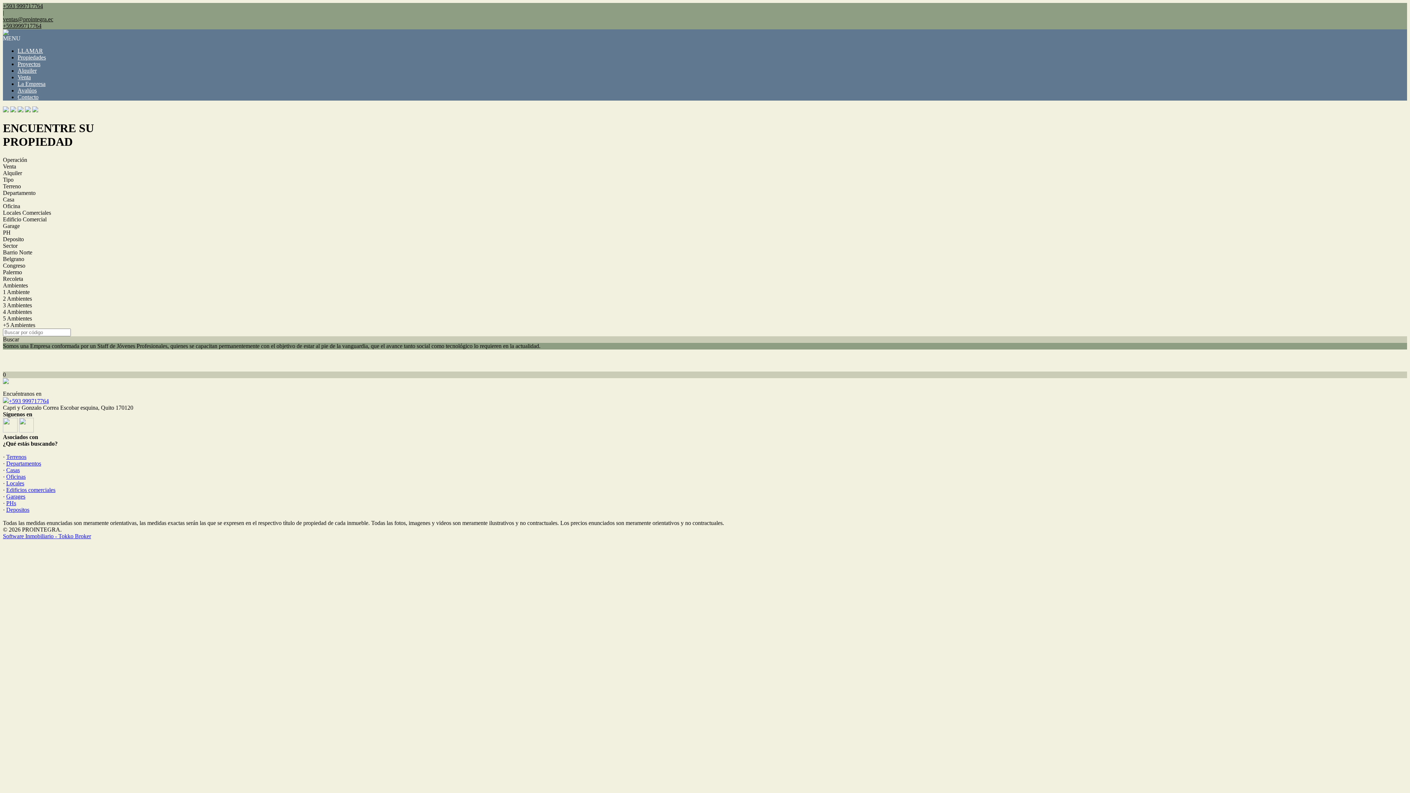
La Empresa (32, 84)
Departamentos (23, 463)
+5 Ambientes (19, 325)
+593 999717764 (29, 401)
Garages (15, 496)
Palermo (12, 272)
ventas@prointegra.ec (28, 19)
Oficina (11, 206)
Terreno (12, 186)
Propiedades (32, 57)
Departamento (19, 193)
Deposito (13, 239)
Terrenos (16, 457)
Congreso (14, 265)
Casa (8, 199)
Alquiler (27, 71)
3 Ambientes (17, 305)
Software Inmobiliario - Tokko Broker (47, 536)
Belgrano (13, 259)
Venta (24, 77)
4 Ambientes (17, 312)
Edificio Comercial (25, 219)
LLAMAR (30, 51)
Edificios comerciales (30, 490)
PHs (11, 503)
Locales (15, 483)
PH (7, 232)
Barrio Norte (17, 252)
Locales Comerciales (27, 213)
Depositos (17, 510)
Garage (11, 226)
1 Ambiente (16, 292)
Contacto (28, 97)
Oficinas (16, 477)
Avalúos (27, 90)
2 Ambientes (17, 299)
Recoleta (13, 279)
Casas (13, 470)
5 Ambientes (17, 318)
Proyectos (29, 64)
